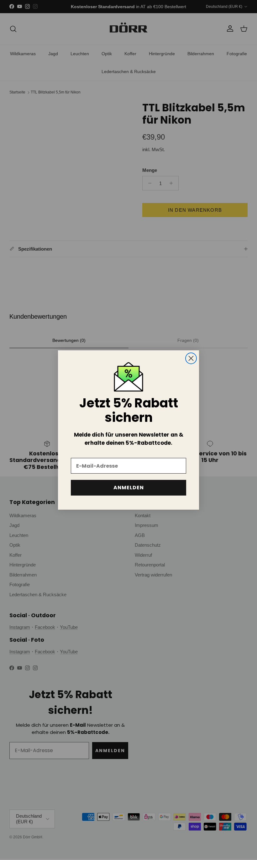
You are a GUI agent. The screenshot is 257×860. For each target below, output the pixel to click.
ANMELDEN (128, 487)
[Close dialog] (191, 358)
